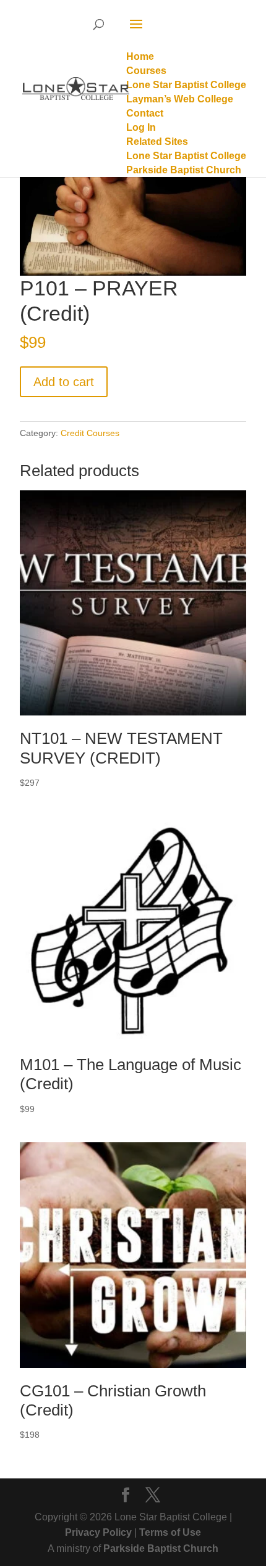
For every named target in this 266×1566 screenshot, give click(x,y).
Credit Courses (90, 433)
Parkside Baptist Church (160, 1548)
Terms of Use (170, 1532)
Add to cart (63, 382)
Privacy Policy (98, 1532)
